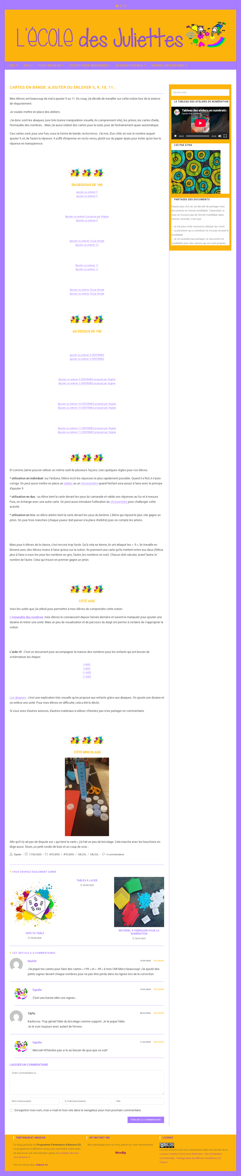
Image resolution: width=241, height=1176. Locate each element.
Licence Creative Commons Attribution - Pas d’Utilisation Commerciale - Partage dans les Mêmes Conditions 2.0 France (191, 1158)
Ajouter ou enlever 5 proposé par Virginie (87, 216)
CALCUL (82, 854)
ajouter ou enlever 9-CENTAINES (87, 355)
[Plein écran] (225, 136)
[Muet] (219, 136)
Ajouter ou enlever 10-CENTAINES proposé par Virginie (87, 403)
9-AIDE (86, 664)
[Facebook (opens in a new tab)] (117, 6)
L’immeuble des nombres (26, 617)
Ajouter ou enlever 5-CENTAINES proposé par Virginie (87, 379)
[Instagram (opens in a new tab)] (120, 6)
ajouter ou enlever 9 (87, 192)
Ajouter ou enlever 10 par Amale (87, 241)
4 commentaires (115, 854)
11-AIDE (87, 672)
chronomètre (90, 483)
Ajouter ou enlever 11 (86, 265)
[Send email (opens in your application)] (124, 6)
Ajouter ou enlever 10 (86, 245)
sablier (68, 483)
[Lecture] (175, 136)
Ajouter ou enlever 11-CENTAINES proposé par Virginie (87, 428)
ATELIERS (54, 854)
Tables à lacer (87, 880)
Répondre (159, 961)
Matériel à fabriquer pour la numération (139, 932)
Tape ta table (34, 933)
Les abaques (18, 697)
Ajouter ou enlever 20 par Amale (87, 289)
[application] (200, 123)
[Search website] (228, 66)
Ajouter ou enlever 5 (87, 220)
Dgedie (17, 854)
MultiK (32, 961)
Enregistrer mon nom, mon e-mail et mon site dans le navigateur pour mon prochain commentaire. (78, 1110)
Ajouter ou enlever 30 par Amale (87, 293)
